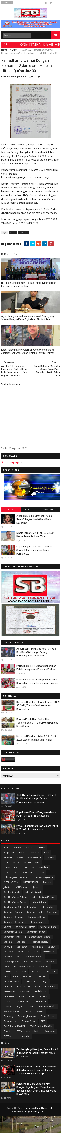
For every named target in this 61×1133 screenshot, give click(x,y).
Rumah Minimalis (47, 1006)
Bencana (8, 857)
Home (4, 49)
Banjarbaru (9, 852)
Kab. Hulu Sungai (33, 892)
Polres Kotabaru (22, 1001)
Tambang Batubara (27, 1016)
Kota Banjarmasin (32, 961)
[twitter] (51, 2)
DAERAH (50, 857)
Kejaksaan (8, 951)
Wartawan (50, 1031)
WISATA (7, 1036)
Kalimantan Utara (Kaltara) (37, 936)
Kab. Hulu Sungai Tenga (43, 897)
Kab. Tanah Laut (34, 912)
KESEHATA (33, 951)
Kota (19, 956)
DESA (6, 862)
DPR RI (16, 862)
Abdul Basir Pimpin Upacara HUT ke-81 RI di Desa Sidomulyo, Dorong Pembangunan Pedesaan (37, 652)
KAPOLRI (8, 946)
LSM (24, 971)
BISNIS (20, 857)
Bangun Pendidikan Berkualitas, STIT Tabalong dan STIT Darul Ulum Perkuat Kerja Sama (37, 722)
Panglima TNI (23, 986)
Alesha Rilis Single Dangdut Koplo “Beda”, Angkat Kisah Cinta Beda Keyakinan (34, 519)
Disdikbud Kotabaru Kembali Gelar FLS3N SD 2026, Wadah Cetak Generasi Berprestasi (38, 705)
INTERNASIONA (11, 882)
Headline (43, 867)
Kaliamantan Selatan (25, 926)
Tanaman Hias (10, 1021)
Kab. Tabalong (48, 907)
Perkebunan (41, 991)
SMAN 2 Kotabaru (12, 1011)
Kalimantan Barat (48, 926)
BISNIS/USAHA (34, 857)
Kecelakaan (37, 946)
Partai (37, 986)
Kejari (21, 951)
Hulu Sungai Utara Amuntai (16, 877)
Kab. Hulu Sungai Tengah (15, 902)
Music (15, 976)
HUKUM (40, 872)
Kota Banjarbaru (34, 956)
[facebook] (46, 2)
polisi (21, 996)
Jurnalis (36, 887)
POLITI (32, 996)
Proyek (19, 1006)
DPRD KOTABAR (32, 862)
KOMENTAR (50, 510)
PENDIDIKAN (9, 991)
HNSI (6, 872)
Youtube (26, 1036)
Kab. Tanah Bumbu (13, 912)
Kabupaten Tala (38, 922)
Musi (6, 976)
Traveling (8, 1031)
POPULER (30, 510)
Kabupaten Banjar (37, 917)
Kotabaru (50, 961)
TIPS (43, 1021)
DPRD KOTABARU (12, 867)
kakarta (7, 926)
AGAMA (13, 49)
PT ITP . (31, 1006)
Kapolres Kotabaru (39, 941)
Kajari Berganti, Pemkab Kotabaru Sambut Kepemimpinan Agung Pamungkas (34, 550)
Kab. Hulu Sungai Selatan (15, 897)
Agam (6, 847)
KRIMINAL (43, 966)
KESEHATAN (48, 951)
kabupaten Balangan (14, 917)
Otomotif (8, 986)
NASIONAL (26, 49)
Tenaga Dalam (29, 1021)
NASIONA (27, 976)
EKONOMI (30, 867)
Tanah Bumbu (48, 1016)
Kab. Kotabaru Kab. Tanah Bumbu (20, 907)
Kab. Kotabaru (39, 902)
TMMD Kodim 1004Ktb (41, 1026)
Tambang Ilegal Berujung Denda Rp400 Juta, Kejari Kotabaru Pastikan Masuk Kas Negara (37, 1053)
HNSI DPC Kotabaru (22, 872)
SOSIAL (28, 1011)
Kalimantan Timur (12, 936)
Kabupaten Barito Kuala (15, 922)
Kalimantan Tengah (36, 931)
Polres (7, 1001)
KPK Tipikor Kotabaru (24, 966)
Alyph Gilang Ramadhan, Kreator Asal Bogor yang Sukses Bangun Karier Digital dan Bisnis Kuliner (27, 318)
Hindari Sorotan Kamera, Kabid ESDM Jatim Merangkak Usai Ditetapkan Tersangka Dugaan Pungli (36, 1070)
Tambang (8, 1016)
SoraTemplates (25, 1107)
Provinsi (7, 1006)
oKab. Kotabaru (11, 981)
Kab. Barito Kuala (12, 892)
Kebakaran (22, 946)
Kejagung (52, 946)
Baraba (22, 852)
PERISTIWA (25, 991)
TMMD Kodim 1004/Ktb (15, 1026)
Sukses (40, 1011)
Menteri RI (51, 971)
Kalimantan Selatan (13, 931)
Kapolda (8, 941)
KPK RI (6, 966)
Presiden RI (40, 1001)
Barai (46, 852)
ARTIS (29, 847)
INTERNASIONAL (30, 882)
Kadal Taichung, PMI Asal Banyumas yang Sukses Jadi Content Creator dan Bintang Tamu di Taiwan (27, 351)
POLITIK (44, 996)
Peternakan (9, 996)
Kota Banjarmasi (11, 961)
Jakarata (47, 882)
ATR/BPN (40, 847)
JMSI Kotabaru (21, 887)
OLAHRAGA (29, 981)
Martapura (36, 971)
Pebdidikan (50, 986)
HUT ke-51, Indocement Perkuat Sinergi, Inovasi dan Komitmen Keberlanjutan (28, 284)
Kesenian (8, 956)
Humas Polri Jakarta (43, 877)
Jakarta (7, 887)
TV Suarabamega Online (28, 1031)
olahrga (44, 981)
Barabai (35, 852)
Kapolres (21, 941)
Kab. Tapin (52, 912)
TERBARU (11, 510)
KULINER (8, 971)
